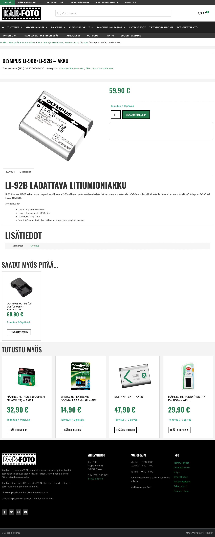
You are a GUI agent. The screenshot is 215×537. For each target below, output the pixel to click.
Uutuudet (93, 35)
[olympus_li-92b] (54, 126)
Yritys (7, 2)
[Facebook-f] (4, 512)
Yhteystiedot (137, 27)
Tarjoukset (72, 35)
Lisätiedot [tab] (25, 171)
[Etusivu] (3, 27)
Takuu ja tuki (54, 2)
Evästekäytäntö (187, 27)
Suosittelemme (131, 35)
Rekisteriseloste (107, 2)
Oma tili (130, 2)
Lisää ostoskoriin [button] (19, 332)
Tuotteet (13, 27)
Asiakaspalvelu (28, 2)
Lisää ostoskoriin (136, 115)
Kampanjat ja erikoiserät (41, 35)
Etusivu (3, 42)
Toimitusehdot (79, 2)
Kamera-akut (71, 42)
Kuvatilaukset (35, 27)
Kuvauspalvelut (79, 27)
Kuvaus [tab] (10, 171)
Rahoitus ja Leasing (109, 27)
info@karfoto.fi (95, 478)
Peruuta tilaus (181, 490)
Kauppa (12, 42)
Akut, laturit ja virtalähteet (50, 42)
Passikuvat (10, 35)
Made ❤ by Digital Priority (199, 533)
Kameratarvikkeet (27, 42)
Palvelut (56, 27)
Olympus (84, 42)
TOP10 (110, 35)
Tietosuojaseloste (161, 27)
